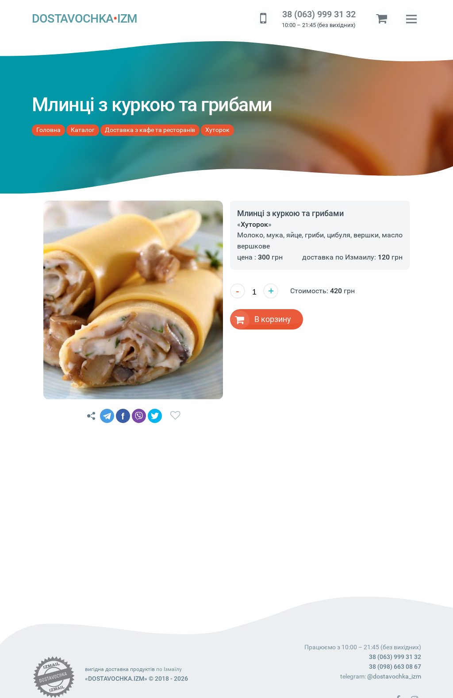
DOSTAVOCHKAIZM (85, 19)
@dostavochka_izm (394, 676)
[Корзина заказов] (381, 19)
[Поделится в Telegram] (107, 416)
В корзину (272, 319)
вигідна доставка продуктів (120, 669)
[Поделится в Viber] (139, 416)
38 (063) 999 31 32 (319, 14)
